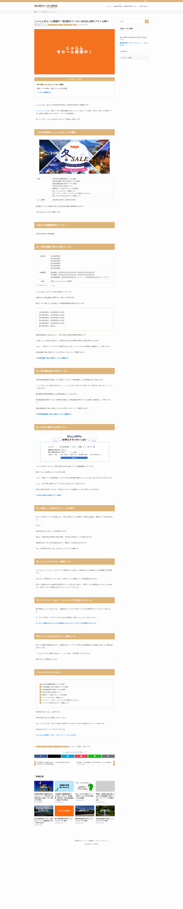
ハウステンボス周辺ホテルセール (84, 623)
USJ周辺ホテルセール (64, 623)
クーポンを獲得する (44, 92)
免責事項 (90, 840)
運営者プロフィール (80, 840)
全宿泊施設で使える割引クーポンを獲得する (53, 358)
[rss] (145, 1)
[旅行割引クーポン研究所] (46, 6)
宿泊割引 (79, 746)
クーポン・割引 (68, 24)
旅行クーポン (86, 746)
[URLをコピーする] (108, 756)
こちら (53, 285)
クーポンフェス (41, 111)
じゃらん (61, 24)
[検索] (147, 1)
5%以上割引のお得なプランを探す (49, 495)
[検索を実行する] (147, 21)
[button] (40, 756)
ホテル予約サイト (53, 24)
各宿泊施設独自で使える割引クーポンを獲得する (54, 414)
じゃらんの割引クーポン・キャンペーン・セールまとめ (57, 735)
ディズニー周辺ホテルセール (46, 623)
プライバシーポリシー (101, 840)
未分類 (74, 24)
